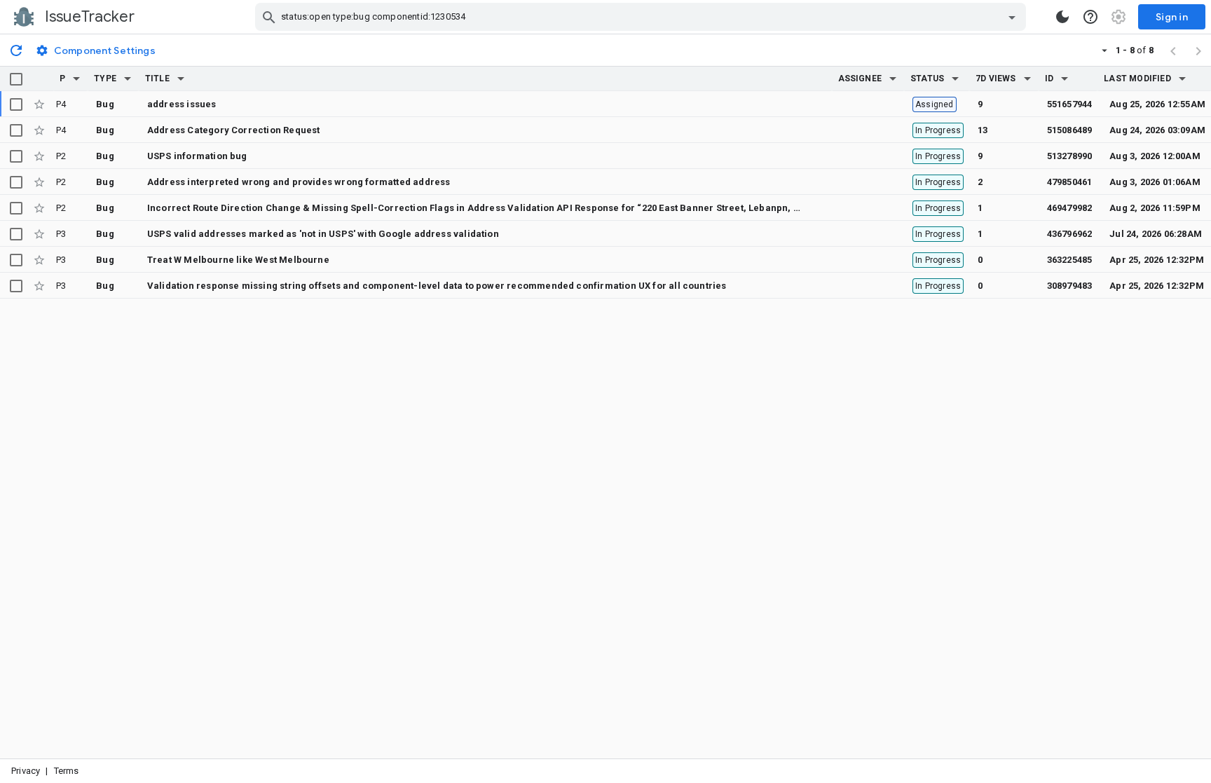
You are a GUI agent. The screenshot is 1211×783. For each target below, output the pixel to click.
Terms (66, 770)
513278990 (1070, 156)
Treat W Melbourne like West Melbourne (238, 259)
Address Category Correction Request (233, 130)
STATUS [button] (927, 78)
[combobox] (642, 16)
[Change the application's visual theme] (1062, 17)
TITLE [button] (157, 78)
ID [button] (1049, 78)
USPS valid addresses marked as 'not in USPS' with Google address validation (323, 234)
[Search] (269, 16)
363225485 (1070, 259)
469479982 (1070, 208)
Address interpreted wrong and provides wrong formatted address (299, 182)
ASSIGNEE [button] (860, 78)
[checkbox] (16, 79)
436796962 (1070, 234)
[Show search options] (1012, 16)
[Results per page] (1104, 50)
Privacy (25, 770)
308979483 (1070, 285)
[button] (76, 78)
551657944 (1070, 104)
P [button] (62, 78)
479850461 (1070, 182)
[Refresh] (16, 49)
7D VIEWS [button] (996, 78)
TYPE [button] (105, 78)
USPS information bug (197, 156)
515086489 (1070, 130)
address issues (182, 104)
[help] (1090, 17)
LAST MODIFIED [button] (1137, 78)
